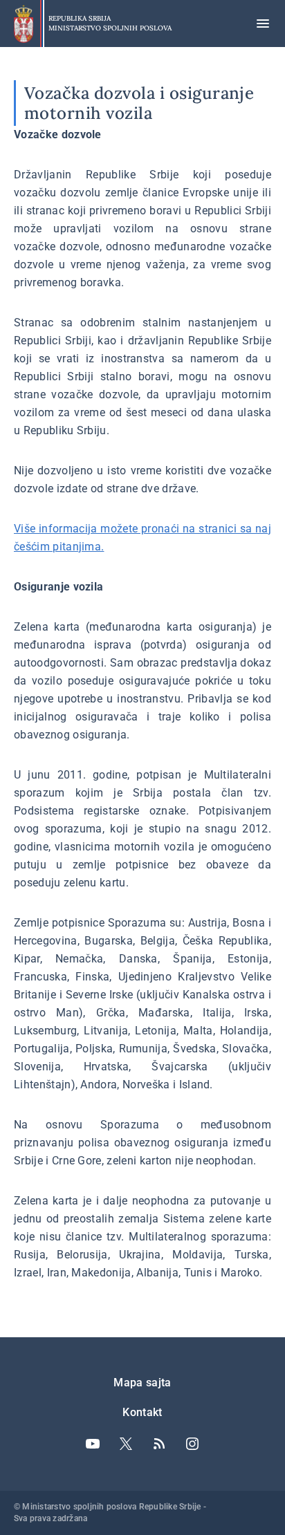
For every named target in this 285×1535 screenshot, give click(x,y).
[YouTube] (92, 1443)
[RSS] (159, 1443)
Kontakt (142, 1412)
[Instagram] (192, 1443)
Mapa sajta (142, 1382)
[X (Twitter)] (126, 1443)
